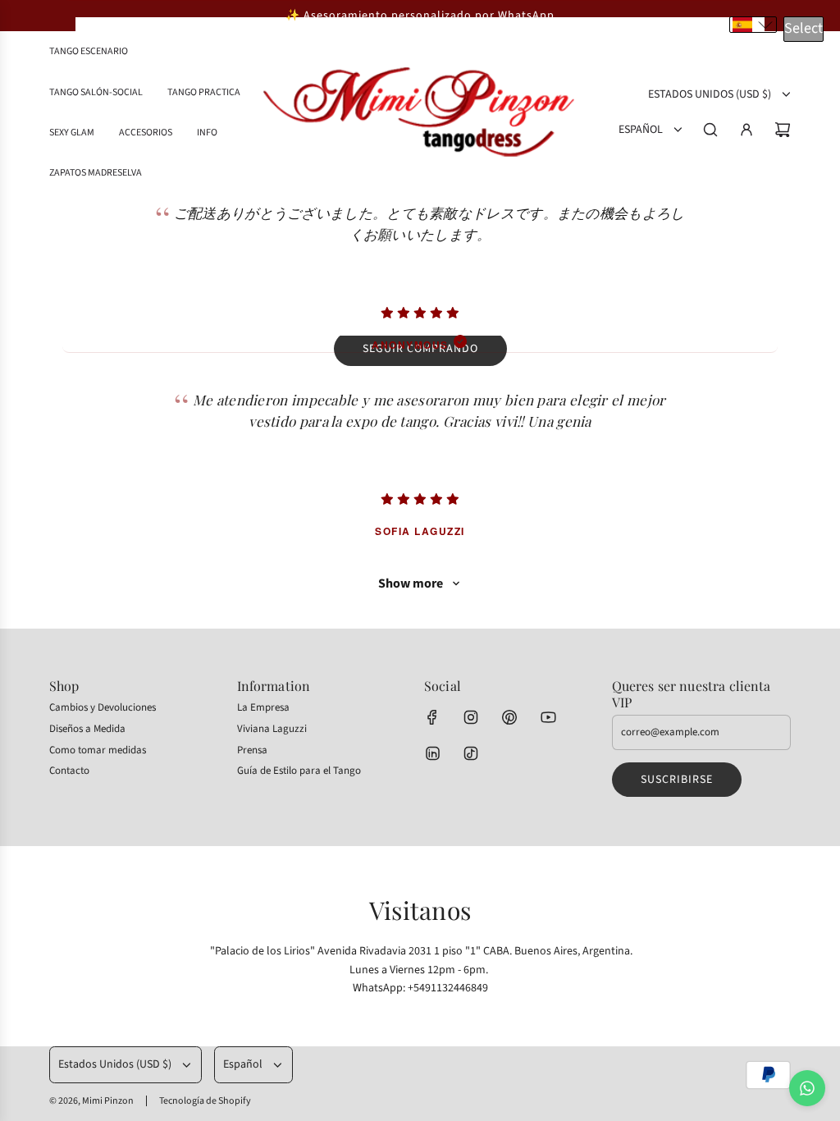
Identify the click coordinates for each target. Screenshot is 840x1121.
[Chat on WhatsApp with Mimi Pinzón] (807, 1088)
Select (803, 28)
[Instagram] (471, 717)
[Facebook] (432, 717)
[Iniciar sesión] (746, 130)
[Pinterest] (509, 717)
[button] (753, 24)
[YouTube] (548, 717)
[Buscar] (710, 130)
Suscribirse (677, 779)
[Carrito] (783, 130)
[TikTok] (471, 753)
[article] (420, 259)
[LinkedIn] (432, 753)
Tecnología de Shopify (205, 1101)
